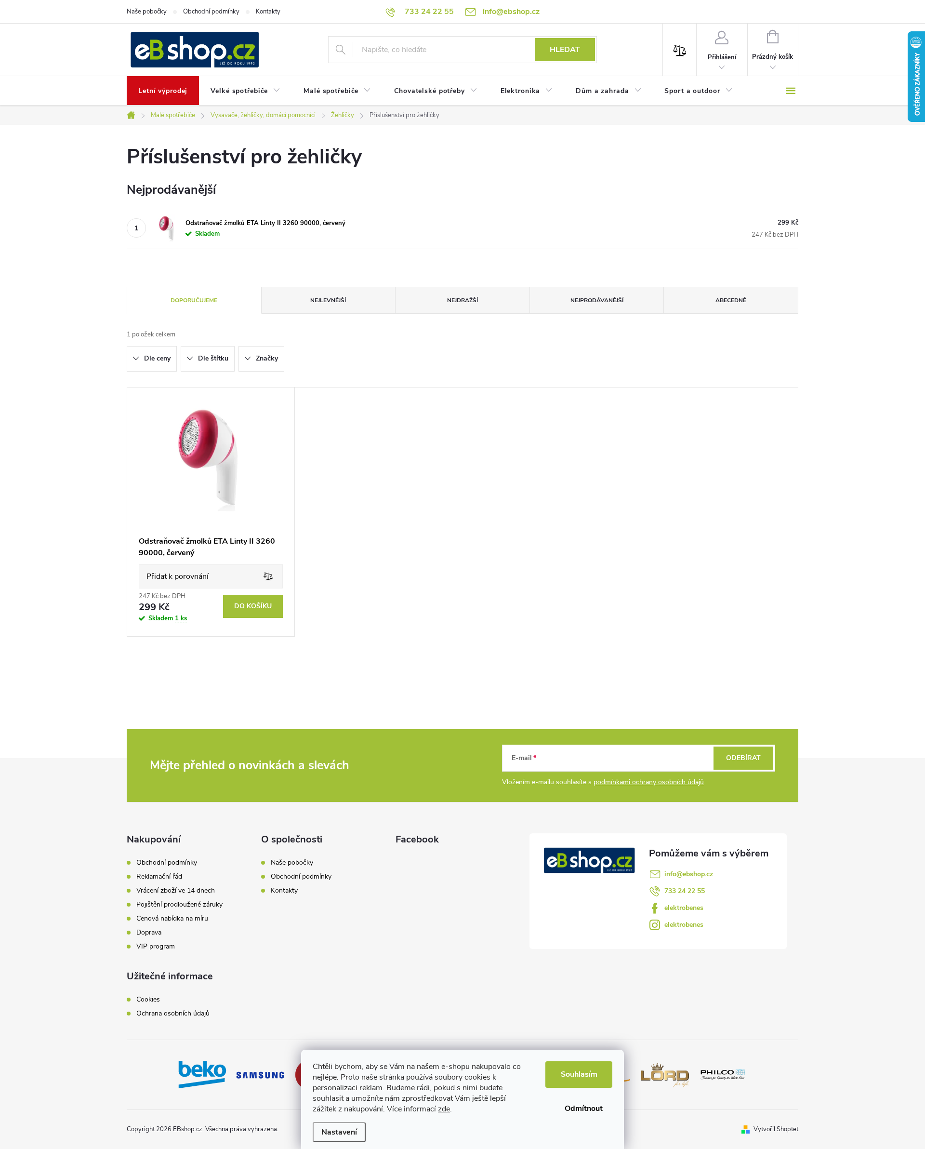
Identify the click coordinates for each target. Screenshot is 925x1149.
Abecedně (730, 300)
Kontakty (268, 11)
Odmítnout (584, 1108)
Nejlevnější (328, 300)
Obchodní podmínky (211, 11)
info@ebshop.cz (688, 874)
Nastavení (339, 1132)
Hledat (565, 49)
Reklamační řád (159, 877)
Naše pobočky (147, 11)
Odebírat (743, 757)
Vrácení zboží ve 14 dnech (175, 891)
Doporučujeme (194, 300)
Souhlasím (579, 1074)
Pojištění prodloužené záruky (179, 905)
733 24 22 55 (684, 890)
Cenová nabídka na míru (172, 918)
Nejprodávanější (596, 300)
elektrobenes (683, 907)
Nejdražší (462, 300)
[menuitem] (163, 91)
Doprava (148, 932)
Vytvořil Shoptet (775, 1129)
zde (444, 1109)
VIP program (155, 946)
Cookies (148, 999)
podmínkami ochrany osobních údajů (649, 782)
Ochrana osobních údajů (173, 1013)
